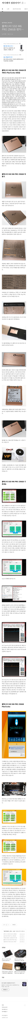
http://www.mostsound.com (11, 54)
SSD (14, 931)
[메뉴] (25, 3)
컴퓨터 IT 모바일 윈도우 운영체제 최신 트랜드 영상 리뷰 (10, 985)
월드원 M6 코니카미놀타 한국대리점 (9, 46)
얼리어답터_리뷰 (8, 931)
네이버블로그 (4, 1011)
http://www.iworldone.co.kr (11, 43)
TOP (25, 1005)
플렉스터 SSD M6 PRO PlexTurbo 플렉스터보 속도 (11, 940)
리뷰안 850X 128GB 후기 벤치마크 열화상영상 (11, 938)
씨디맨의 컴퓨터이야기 (12, 3)
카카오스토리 (4, 1007)
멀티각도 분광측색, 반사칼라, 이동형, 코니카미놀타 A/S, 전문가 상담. (9, 49)
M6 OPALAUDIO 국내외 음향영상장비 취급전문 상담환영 (13, 60)
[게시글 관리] (9, 925)
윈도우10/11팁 (17, 9)
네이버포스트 (4, 1009)
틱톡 (3, 1005)
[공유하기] (7, 925)
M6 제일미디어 (8, 57)
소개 (8, 9)
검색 (21, 3)
